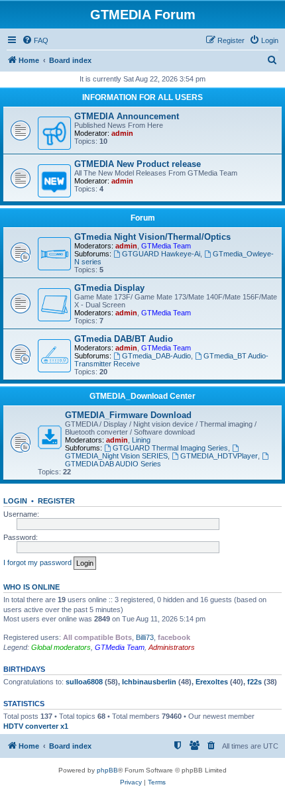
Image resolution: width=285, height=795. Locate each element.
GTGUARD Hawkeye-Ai (161, 254)
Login (15, 501)
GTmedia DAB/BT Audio (123, 339)
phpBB (107, 770)
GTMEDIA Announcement (126, 116)
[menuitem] (35, 40)
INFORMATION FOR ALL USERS (142, 97)
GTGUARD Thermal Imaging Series (170, 448)
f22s (254, 682)
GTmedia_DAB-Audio (156, 356)
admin (122, 133)
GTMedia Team (166, 246)
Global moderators (61, 647)
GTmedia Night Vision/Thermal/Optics (152, 237)
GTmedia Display (109, 288)
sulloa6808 (84, 682)
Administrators (171, 647)
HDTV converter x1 (35, 726)
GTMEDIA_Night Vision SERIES (116, 456)
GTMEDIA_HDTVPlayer (219, 456)
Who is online (31, 587)
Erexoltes (212, 682)
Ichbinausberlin (149, 682)
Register (56, 501)
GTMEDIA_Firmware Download (128, 415)
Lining (141, 440)
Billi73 (145, 637)
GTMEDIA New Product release (137, 164)
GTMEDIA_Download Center (142, 396)
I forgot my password (37, 562)
